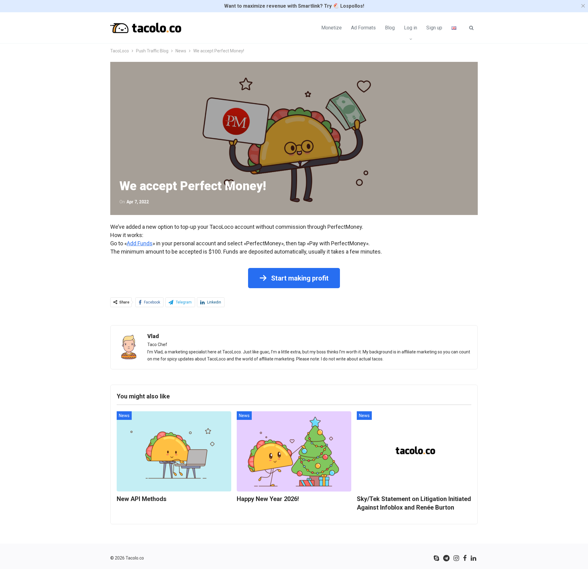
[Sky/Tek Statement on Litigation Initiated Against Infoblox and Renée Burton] (414, 451)
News (124, 415)
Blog (390, 28)
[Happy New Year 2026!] (294, 451)
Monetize (331, 28)
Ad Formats (363, 28)
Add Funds (140, 243)
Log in (410, 28)
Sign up (434, 28)
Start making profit (299, 278)
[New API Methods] (174, 451)
